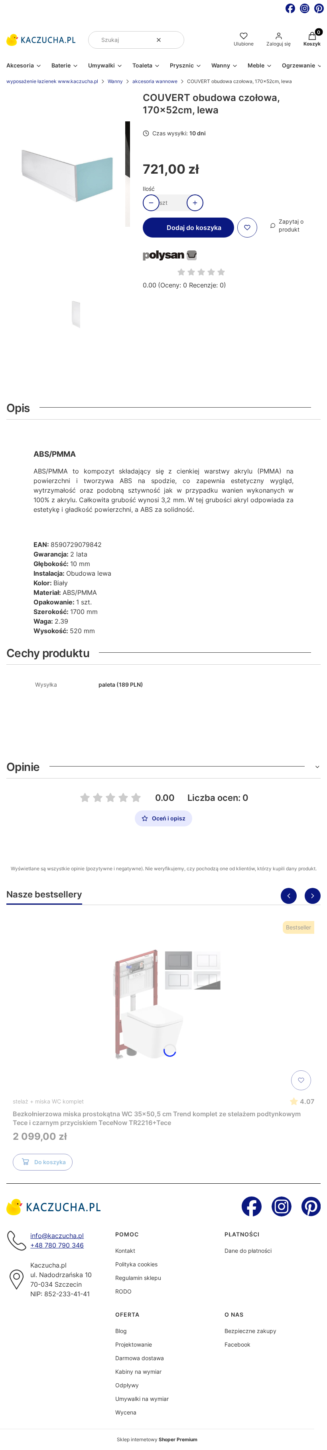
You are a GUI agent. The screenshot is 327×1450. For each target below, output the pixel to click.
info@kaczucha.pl (57, 1236)
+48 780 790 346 (57, 1245)
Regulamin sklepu (138, 1277)
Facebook (237, 1344)
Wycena (125, 1412)
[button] (175, 40)
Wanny (115, 81)
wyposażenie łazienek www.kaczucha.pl (52, 81)
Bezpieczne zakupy (250, 1330)
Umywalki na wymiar (142, 1398)
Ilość (149, 188)
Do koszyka (50, 1162)
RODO (123, 1291)
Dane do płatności (248, 1250)
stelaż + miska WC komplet (48, 1101)
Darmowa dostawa (139, 1358)
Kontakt (125, 1250)
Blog (121, 1330)
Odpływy (127, 1385)
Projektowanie (133, 1344)
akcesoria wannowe (154, 81)
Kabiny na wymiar (138, 1371)
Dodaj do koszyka (194, 228)
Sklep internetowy (157, 1439)
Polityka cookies (136, 1264)
